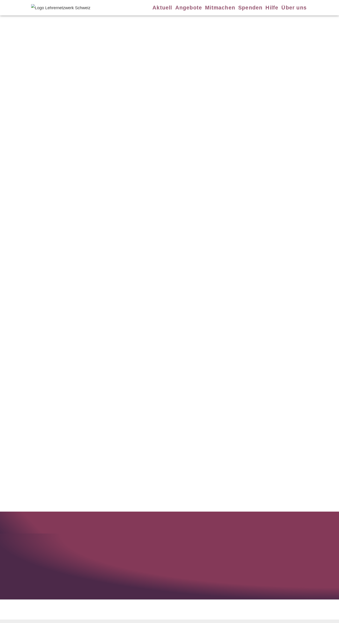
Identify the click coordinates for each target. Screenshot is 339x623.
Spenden (250, 8)
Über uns (294, 8)
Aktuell (162, 8)
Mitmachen (220, 8)
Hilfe (271, 8)
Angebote (188, 8)
